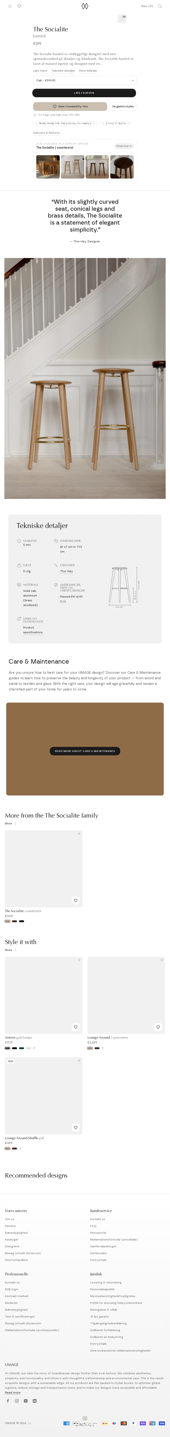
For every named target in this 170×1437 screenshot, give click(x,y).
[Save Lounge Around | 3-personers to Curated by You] (158, 1027)
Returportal (98, 1232)
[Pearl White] (28, 1048)
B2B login (11, 1289)
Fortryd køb (98, 1260)
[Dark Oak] (14, 921)
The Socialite (23, 911)
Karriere (10, 1226)
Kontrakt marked (16, 1296)
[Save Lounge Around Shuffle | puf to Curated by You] (75, 1127)
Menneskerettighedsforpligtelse (112, 1296)
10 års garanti (99, 1316)
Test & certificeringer (20, 1316)
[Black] (14, 1048)
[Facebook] (7, 1401)
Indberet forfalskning (105, 1330)
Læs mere (40, 70)
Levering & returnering (106, 1282)
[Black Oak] (21, 921)
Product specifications (33, 630)
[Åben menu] (10, 6)
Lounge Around (107, 1037)
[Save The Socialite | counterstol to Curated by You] (75, 900)
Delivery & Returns (46, 132)
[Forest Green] (21, 1048)
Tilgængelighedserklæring (108, 1323)
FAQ (93, 1226)
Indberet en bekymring (106, 1337)
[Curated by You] (18, 6)
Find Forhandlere (16, 1260)
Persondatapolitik (102, 1289)
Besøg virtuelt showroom (23, 1253)
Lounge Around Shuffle (24, 1138)
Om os (9, 1219)
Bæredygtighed (16, 1232)
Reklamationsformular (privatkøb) (114, 1239)
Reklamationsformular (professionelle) (32, 1330)
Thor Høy (66, 571)
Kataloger (11, 1239)
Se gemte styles (123, 106)
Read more (13, 1392)
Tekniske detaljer (63, 70)
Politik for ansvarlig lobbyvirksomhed (116, 1303)
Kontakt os (97, 1219)
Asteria (18, 1037)
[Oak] (7, 921)
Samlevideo (98, 1253)
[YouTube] (25, 1401)
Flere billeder (88, 70)
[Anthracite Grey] (7, 1048)
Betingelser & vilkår (103, 1309)
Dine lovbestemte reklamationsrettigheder (120, 1350)
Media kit (11, 1303)
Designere (12, 1246)
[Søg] (160, 6)
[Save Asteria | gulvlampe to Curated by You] (75, 1027)
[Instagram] (16, 1401)
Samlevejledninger (103, 1246)
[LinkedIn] (34, 1401)
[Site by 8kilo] (30, 1423)
